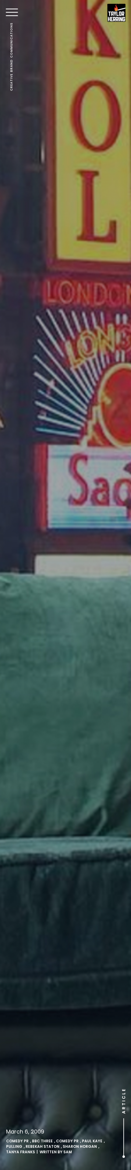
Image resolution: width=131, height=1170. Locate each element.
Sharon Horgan (80, 1146)
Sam (67, 1151)
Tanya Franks (20, 1151)
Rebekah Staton (42, 1146)
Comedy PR (17, 1141)
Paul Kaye (92, 1141)
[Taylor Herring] (116, 13)
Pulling (14, 1146)
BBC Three (42, 1141)
